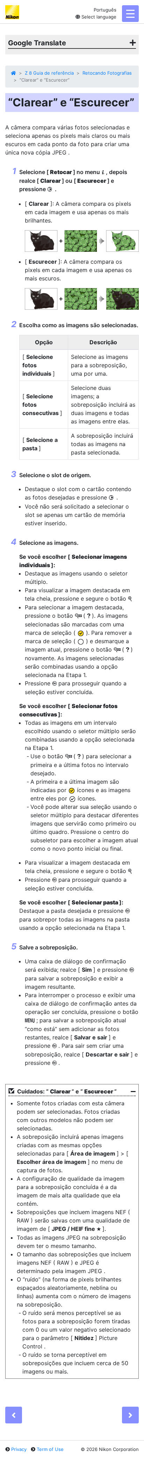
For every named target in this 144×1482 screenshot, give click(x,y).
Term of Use (50, 1449)
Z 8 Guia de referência (49, 73)
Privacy (19, 1449)
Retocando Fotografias (107, 73)
